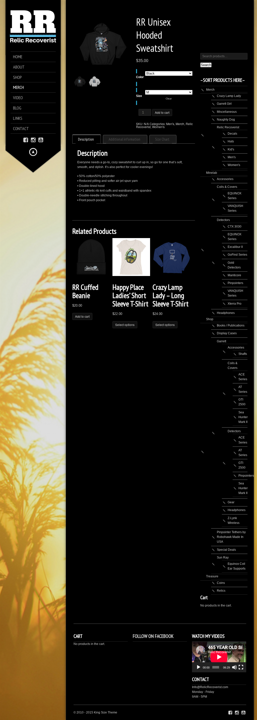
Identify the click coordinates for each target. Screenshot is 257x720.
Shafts (242, 354)
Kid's (231, 149)
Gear (231, 502)
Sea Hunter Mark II (243, 417)
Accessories (225, 179)
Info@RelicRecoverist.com (210, 687)
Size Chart (162, 139)
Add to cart (162, 112)
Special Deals (226, 549)
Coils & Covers (227, 187)
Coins (221, 583)
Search (206, 65)
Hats (231, 141)
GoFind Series (237, 254)
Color (140, 77)
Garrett (221, 341)
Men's (170, 124)
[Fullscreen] (240, 667)
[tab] (86, 138)
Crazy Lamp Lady (229, 96)
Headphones (226, 313)
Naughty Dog (226, 119)
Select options (125, 324)
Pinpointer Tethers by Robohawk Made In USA (231, 536)
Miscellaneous (227, 112)
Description (86, 139)
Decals (232, 133)
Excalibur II (235, 247)
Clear (169, 98)
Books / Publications (230, 325)
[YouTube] (40, 139)
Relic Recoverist (228, 127)
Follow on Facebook (153, 636)
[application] (219, 657)
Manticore (234, 275)
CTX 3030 (234, 226)
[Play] (198, 667)
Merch (180, 124)
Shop (209, 319)
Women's (158, 127)
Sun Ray (223, 557)
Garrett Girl (224, 103)
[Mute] (234, 667)
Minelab (211, 173)
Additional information (124, 139)
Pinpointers (235, 283)
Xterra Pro (234, 303)
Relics (221, 590)
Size (139, 96)
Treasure (212, 576)
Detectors (223, 220)
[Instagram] (33, 139)
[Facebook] (25, 139)
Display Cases (227, 333)
